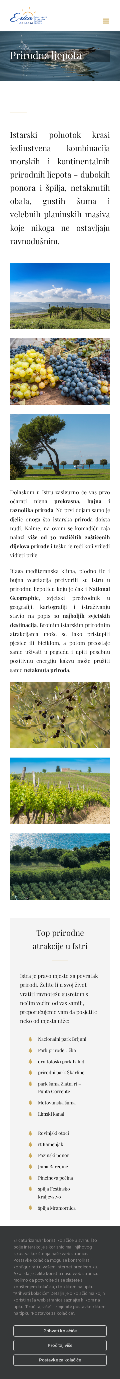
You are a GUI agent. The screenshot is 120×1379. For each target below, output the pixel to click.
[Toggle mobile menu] (106, 21)
